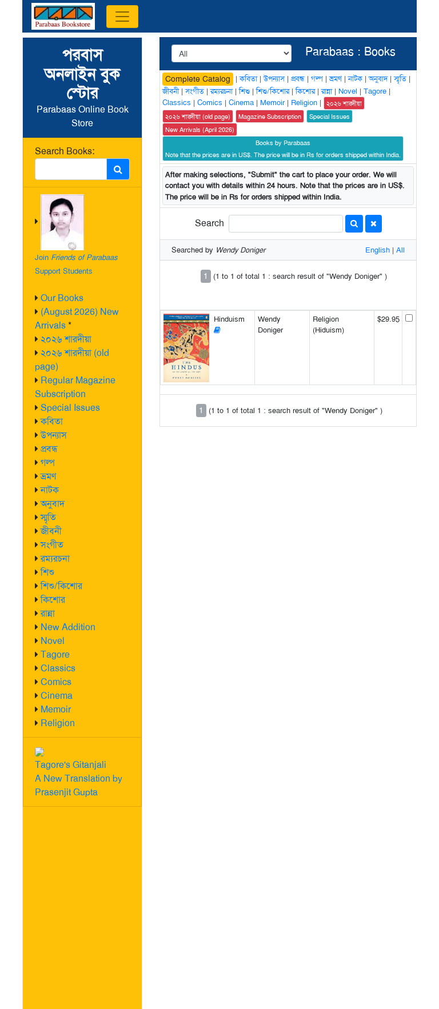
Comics (56, 682)
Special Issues (70, 408)
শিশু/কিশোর (61, 586)
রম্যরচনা (55, 558)
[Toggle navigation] (122, 16)
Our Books (62, 298)
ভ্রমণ (48, 476)
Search (209, 223)
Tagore (55, 654)
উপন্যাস (54, 435)
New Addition (68, 627)
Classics (58, 668)
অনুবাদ (53, 504)
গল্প (48, 463)
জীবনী (51, 531)
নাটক (50, 490)
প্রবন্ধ (49, 449)
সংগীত (52, 545)
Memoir (56, 709)
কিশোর (53, 600)
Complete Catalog (197, 79)
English (377, 250)
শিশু (47, 572)
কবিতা (52, 421)
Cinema (57, 696)
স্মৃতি (48, 517)
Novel (53, 641)
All (400, 250)
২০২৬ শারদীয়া (66, 339)
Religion (58, 723)
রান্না (48, 613)
